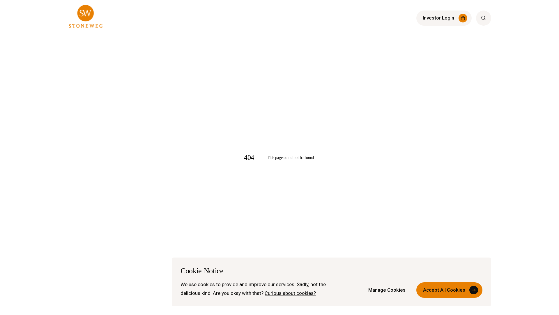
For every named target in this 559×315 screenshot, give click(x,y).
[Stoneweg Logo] (86, 18)
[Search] (483, 18)
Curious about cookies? (290, 293)
